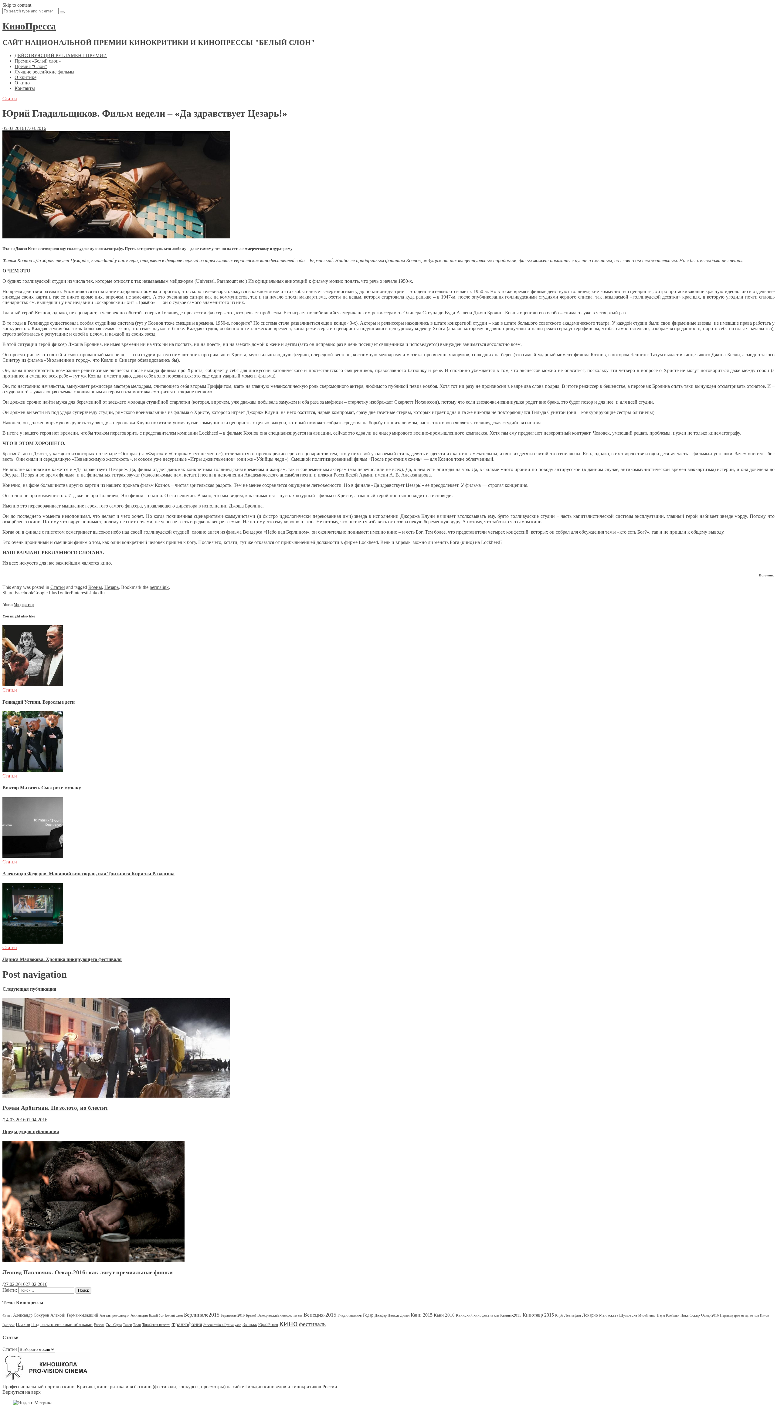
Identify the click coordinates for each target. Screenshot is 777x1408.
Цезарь (111, 587)
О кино (22, 82)
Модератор (24, 604)
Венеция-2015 (320, 1315)
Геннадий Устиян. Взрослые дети (38, 702)
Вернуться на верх (21, 1392)
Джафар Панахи (387, 1315)
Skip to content (16, 5)
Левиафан (572, 1315)
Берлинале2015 (201, 1315)
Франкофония (186, 1324)
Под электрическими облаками (62, 1324)
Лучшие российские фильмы (44, 71)
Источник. (767, 575)
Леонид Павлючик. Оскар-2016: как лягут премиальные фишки (87, 1272)
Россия (99, 1325)
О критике (25, 77)
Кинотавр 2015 (538, 1314)
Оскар (695, 1315)
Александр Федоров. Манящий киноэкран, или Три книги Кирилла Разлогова (88, 873)
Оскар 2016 (710, 1315)
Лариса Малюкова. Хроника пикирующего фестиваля (62, 959)
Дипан (404, 1315)
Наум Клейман (668, 1315)
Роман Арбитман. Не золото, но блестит (55, 1108)
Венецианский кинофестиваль (279, 1315)
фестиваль (312, 1324)
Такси (127, 1325)
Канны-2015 (510, 1315)
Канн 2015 (422, 1314)
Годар (368, 1315)
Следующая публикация (29, 989)
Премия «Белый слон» (38, 60)
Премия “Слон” (31, 66)
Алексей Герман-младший (74, 1315)
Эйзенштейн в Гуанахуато (222, 1325)
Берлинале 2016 (233, 1315)
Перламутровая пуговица (739, 1315)
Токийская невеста (156, 1325)
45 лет (7, 1315)
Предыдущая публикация (30, 1131)
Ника (684, 1315)
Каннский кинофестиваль (477, 1315)
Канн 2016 (444, 1314)
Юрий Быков (268, 1325)
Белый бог (156, 1315)
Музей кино (647, 1315)
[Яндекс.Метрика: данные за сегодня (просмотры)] (33, 1403)
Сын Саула (114, 1325)
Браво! (251, 1315)
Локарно (590, 1315)
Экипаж (250, 1324)
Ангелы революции (114, 1315)
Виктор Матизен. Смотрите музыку (41, 787)
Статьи (9, 98)
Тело (137, 1324)
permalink (159, 587)
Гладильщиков (350, 1315)
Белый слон (174, 1315)
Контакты (25, 88)
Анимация (139, 1315)
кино (288, 1323)
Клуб (559, 1315)
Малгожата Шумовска (618, 1315)
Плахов (23, 1324)
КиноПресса (29, 26)
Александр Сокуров (31, 1315)
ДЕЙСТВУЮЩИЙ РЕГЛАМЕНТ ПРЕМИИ (61, 55)
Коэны (95, 587)
